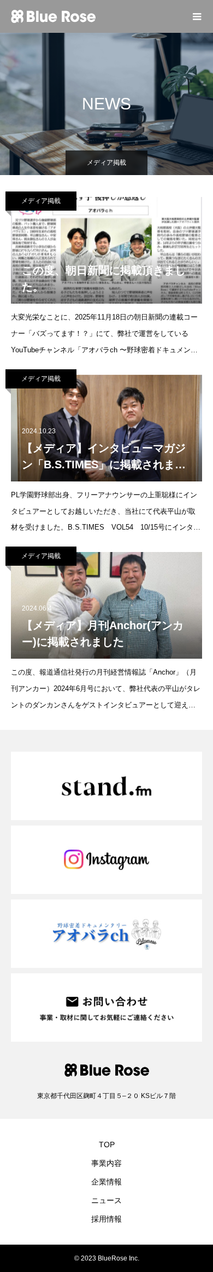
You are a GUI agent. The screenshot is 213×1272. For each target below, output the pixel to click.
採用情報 (106, 1219)
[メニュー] (196, 16)
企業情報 (106, 1181)
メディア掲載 (41, 201)
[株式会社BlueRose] (95, 16)
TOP (107, 1144)
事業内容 (106, 1163)
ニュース (106, 1200)
